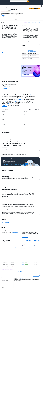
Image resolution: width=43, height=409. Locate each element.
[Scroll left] (1, 19)
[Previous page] (24, 109)
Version (2, 183)
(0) (5, 16)
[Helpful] (5, 149)
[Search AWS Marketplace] (28, 1)
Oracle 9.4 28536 (30, 58)
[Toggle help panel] (41, 6)
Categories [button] (5, 2)
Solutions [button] (15, 2)
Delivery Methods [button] (10, 2)
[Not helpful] (6, 149)
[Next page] (36, 109)
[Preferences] (38, 109)
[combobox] (18, 1)
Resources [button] (19, 2)
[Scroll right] (38, 19)
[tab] (4, 105)
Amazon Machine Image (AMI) (32, 53)
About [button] (1, 2)
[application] (27, 258)
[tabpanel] (20, 118)
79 (35, 109)
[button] (19, 9)
